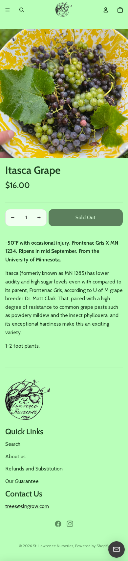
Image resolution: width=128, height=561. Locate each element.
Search (12, 444)
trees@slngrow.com (27, 506)
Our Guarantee (22, 481)
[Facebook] (58, 524)
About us (15, 456)
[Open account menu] (105, 10)
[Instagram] (70, 524)
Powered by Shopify (92, 545)
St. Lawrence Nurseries (53, 545)
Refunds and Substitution (34, 469)
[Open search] (21, 10)
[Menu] (7, 9)
